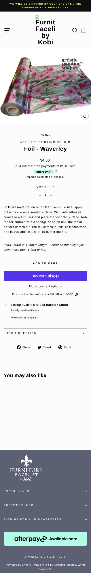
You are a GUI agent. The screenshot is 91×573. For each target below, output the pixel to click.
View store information (24, 317)
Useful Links (17, 491)
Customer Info (19, 505)
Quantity (45, 186)
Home (44, 134)
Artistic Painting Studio (45, 142)
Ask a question (22, 333)
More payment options (45, 286)
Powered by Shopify (18, 564)
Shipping (30, 176)
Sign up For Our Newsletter (33, 519)
